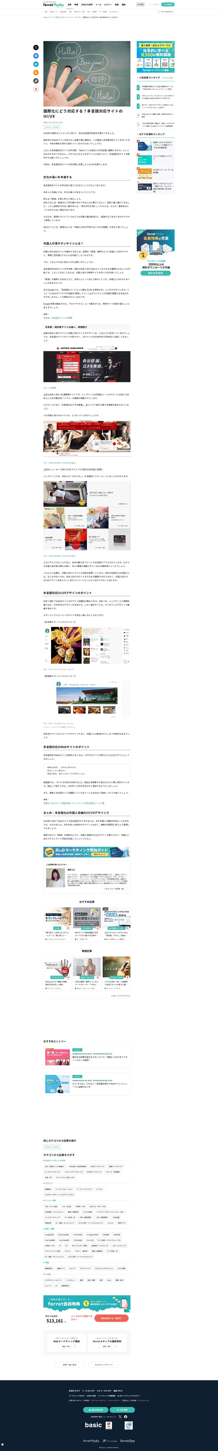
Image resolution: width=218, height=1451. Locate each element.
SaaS (109, 1280)
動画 (117, 4)
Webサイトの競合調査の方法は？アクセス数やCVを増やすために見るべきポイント (86, 934)
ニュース (48, 1286)
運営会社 (125, 1400)
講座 (124, 4)
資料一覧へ (107, 1346)
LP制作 (94, 11)
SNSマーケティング (87, 977)
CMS (70, 11)
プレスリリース (143, 1400)
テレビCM (89, 1240)
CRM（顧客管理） (86, 1217)
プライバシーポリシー (99, 1400)
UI (60, 1246)
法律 (101, 1280)
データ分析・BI (86, 928)
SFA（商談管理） (102, 1217)
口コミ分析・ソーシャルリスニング (91, 1223)
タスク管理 (121, 1268)
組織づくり (61, 1268)
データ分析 (103, 11)
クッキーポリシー (114, 1400)
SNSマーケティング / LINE (85, 988)
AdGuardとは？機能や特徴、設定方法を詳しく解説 (56, 983)
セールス (100, 1189)
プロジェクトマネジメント (104, 1268)
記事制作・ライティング (100, 1246)
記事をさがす (74, 1390)
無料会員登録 (97, 1410)
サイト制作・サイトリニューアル (109, 1240)
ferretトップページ (104, 1364)
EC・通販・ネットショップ (65, 1223)
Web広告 (63, 11)
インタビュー (113, 11)
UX (66, 1246)
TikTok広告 (78, 1240)
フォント (110, 1223)
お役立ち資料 (87, 4)
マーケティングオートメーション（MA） (111, 1212)
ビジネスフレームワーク (53, 1280)
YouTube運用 (50, 1240)
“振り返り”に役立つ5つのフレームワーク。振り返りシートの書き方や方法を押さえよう (57, 934)
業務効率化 (49, 1268)
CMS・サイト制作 (51, 1206)
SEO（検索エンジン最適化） (117, 928)
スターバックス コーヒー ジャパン (61, 669)
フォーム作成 (66, 1206)
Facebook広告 (63, 1235)
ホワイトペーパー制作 (52, 1251)
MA (88, 11)
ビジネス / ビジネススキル (56, 939)
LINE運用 (106, 1235)
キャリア (72, 1268)
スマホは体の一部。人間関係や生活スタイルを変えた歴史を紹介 (116, 983)
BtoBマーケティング (94, 1172)
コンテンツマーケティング (74, 1172)
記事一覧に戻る (70, 1364)
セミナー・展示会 (81, 1251)
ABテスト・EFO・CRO (98, 1206)
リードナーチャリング (84, 1189)
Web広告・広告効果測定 (77, 1166)
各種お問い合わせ (75, 1400)
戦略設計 (48, 1189)
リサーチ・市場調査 (113, 1172)
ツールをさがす (88, 1390)
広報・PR (48, 1177)
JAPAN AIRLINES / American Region (62, 463)
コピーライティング (119, 1246)
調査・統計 (119, 1280)
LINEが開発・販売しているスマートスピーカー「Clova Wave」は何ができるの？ (86, 983)
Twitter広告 (77, 1235)
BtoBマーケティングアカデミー (128, 1396)
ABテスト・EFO (79, 11)
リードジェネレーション (64, 1189)
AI (56, 1286)
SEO (46, 11)
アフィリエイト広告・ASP (65, 1177)
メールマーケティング (52, 1172)
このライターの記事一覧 (114, 889)
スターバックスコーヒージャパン (61, 723)
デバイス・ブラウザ (52, 127)
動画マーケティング (115, 1166)
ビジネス (57, 928)
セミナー (108, 4)
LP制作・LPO (80, 1206)
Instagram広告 (92, 1235)
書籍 (81, 1280)
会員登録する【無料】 (111, 1318)
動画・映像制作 (73, 1212)
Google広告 (49, 1235)
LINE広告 (117, 1235)
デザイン (68, 1251)
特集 (76, 4)
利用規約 (86, 1400)
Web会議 (116, 1217)
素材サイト (122, 1223)
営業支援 (48, 1223)
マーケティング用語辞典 (106, 1396)
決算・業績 (91, 1280)
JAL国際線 (52, 388)
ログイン (156, 4)
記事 (69, 4)
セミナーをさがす (104, 1390)
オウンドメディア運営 (79, 1246)
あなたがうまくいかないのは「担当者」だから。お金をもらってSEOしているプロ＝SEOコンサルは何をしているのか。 (116, 934)
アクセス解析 (87, 1212)
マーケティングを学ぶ (77, 1396)
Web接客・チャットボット (54, 1212)
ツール (98, 4)
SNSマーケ (53, 11)
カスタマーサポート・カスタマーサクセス (59, 1194)
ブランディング (85, 1268)
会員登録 (169, 4)
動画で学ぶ (118, 1390)
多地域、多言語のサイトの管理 (57, 317)
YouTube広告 (64, 1240)
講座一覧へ (66, 1346)
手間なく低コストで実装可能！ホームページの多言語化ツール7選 (73, 803)
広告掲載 (140, 4)
